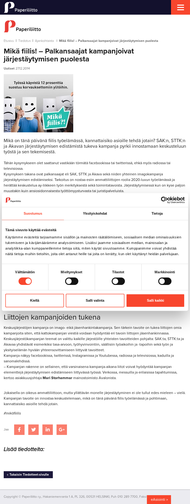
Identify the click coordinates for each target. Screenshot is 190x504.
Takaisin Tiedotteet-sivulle (29, 475)
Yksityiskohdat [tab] (95, 213)
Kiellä (34, 300)
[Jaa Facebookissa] (19, 429)
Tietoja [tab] (157, 213)
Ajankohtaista (44, 41)
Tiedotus (24, 41)
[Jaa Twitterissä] (33, 429)
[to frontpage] (95, 26)
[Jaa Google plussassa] (62, 429)
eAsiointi (158, 499)
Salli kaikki (155, 300)
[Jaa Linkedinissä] (47, 429)
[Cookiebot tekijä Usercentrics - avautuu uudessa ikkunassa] (164, 200)
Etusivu (9, 41)
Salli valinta (95, 300)
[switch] (71, 281)
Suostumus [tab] (33, 213)
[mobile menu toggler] (180, 7)
